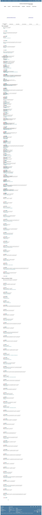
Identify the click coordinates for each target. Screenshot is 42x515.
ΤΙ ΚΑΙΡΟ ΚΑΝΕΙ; (5, 111)
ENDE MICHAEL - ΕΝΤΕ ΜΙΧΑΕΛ (7, 133)
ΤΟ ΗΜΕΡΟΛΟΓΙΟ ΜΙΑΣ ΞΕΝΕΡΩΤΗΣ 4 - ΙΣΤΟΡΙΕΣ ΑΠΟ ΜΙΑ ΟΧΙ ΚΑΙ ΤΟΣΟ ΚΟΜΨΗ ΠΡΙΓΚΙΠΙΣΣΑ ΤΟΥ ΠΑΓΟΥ (15, 268)
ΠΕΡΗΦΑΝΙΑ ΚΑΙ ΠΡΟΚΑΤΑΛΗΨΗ (7, 293)
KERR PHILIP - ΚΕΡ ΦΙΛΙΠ (6, 59)
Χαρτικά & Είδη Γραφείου (16, 6)
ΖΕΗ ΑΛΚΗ (4, 120)
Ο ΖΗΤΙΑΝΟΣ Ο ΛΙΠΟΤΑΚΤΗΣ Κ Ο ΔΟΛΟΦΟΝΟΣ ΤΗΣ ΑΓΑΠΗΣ (10, 437)
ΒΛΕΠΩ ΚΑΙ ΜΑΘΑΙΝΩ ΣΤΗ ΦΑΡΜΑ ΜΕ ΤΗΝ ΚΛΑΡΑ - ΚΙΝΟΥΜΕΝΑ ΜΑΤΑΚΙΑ (12, 455)
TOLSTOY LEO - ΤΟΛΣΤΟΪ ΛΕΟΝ (7, 302)
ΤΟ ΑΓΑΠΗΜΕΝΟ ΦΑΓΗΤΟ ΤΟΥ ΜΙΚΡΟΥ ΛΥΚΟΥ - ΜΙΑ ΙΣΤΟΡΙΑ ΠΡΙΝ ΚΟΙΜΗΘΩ (12, 367)
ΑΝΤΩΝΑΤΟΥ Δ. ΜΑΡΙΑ (6, 438)
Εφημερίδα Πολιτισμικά (3, 510)
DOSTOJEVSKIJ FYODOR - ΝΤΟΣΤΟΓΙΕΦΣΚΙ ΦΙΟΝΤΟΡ (9, 289)
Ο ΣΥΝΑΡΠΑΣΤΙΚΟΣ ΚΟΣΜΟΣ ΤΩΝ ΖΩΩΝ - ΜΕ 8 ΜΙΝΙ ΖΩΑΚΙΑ (10, 446)
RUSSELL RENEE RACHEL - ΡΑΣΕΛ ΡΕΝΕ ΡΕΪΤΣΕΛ (9, 269)
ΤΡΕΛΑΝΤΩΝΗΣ (5, 89)
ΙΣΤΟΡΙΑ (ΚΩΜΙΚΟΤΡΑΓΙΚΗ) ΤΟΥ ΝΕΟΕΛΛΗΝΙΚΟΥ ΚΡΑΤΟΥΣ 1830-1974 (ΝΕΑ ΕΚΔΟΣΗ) (13, 146)
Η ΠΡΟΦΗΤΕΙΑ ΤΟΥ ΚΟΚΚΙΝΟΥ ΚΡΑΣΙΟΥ (8, 233)
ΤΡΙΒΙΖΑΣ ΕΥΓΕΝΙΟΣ (5, 72)
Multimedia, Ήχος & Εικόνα (19, 509)
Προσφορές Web (5, 56)
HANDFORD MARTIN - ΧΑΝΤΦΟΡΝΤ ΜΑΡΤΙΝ (8, 190)
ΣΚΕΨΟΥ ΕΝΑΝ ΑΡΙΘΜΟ (6, 67)
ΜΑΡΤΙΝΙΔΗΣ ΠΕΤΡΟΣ (5, 168)
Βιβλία (5, 6)
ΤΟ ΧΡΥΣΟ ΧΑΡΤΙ (5, 297)
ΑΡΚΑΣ (4, 28)
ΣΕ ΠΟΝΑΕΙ (4, 37)
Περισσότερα (34, 6)
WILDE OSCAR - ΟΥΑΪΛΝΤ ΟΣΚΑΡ (7, 473)
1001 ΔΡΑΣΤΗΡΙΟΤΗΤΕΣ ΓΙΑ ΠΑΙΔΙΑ (7, 490)
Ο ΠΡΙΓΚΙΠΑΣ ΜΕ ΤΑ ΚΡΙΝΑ (6, 102)
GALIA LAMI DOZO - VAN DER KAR (7, 346)
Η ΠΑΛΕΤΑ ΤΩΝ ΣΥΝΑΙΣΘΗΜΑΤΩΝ (7, 124)
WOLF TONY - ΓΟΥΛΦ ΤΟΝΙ (6, 260)
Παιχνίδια (23, 6)
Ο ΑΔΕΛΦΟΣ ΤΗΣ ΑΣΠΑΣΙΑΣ (6, 251)
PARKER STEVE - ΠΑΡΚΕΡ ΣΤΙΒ (7, 403)
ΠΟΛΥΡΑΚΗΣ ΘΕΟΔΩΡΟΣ (6, 298)
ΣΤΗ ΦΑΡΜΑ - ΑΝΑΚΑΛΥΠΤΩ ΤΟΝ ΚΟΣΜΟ (8, 194)
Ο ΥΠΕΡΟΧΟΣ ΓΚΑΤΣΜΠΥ (6, 354)
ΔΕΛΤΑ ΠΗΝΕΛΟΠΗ (5, 203)
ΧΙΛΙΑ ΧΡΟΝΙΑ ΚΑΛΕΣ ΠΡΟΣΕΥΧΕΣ (7, 137)
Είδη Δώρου (28, 6)
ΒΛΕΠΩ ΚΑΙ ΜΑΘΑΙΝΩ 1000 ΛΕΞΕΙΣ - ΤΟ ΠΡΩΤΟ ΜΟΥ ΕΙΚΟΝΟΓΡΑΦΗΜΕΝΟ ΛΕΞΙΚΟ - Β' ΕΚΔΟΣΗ (14, 494)
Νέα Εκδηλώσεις (2, 509)
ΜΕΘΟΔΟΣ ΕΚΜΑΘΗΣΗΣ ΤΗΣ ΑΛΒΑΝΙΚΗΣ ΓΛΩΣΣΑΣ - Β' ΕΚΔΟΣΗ (10, 385)
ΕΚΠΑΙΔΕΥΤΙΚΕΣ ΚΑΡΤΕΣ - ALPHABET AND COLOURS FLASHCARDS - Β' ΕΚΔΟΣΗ (12, 459)
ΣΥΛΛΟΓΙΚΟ (4, 33)
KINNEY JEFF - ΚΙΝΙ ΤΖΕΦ (6, 177)
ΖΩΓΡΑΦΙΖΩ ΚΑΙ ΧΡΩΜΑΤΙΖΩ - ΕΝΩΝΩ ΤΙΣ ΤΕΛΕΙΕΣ (9, 284)
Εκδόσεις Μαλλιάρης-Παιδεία (5, 24)
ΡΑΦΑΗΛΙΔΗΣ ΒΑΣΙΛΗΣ (6, 94)
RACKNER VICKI (5, 225)
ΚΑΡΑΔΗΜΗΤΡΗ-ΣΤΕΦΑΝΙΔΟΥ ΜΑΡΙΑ (7, 333)
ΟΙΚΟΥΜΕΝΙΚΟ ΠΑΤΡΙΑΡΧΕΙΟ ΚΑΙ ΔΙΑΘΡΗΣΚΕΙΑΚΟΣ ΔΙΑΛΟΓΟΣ (10, 332)
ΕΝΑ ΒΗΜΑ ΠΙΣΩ (5, 264)
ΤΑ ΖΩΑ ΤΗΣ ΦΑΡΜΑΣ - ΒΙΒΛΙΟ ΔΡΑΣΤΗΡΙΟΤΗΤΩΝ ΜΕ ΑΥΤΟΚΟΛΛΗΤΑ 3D (11, 306)
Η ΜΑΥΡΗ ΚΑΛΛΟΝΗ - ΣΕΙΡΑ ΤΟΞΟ (7, 159)
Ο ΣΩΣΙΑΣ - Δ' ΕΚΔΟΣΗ (5, 376)
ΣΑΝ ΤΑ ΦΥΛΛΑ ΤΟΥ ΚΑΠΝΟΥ (6, 207)
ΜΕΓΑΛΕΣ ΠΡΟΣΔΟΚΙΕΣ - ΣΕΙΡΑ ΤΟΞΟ (7, 150)
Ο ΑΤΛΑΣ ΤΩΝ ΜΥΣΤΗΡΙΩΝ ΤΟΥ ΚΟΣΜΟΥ (8, 319)
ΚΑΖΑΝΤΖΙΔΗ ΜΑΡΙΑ (5, 212)
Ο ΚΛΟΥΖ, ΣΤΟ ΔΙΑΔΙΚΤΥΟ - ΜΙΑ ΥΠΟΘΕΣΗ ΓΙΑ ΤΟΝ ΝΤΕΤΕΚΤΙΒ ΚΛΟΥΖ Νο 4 (12, 76)
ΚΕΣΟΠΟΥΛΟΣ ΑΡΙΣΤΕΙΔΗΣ (6, 273)
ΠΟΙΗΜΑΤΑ (4, 181)
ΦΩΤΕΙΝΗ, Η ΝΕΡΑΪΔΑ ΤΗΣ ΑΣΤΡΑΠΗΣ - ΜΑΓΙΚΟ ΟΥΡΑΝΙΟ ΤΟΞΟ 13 (11, 220)
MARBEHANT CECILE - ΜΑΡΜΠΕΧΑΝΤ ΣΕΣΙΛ (8, 394)
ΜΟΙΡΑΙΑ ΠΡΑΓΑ (5, 58)
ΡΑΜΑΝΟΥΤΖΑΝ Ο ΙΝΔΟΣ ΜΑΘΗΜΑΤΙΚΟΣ (8, 172)
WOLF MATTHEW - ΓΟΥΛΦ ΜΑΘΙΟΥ (7, 63)
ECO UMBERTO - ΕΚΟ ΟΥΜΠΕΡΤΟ (7, 155)
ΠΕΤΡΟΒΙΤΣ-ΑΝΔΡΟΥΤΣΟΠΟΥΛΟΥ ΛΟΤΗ (8, 234)
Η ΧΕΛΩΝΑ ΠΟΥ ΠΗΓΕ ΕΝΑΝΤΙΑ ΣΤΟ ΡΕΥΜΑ (8, 56)
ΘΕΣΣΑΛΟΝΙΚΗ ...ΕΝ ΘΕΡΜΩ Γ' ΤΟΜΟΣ (7, 115)
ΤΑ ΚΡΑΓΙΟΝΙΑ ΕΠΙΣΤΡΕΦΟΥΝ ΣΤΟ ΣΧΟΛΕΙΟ (8, 52)
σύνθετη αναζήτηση (31, 4)
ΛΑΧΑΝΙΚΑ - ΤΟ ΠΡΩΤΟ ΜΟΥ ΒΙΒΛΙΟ (7, 198)
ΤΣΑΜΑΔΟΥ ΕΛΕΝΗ (5, 238)
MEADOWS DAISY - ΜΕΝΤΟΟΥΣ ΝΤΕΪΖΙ (7, 85)
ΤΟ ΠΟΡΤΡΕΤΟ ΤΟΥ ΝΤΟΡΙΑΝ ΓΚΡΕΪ (7, 472)
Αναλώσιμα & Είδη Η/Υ (18, 510)
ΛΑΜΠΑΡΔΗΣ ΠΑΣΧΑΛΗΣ (6, 107)
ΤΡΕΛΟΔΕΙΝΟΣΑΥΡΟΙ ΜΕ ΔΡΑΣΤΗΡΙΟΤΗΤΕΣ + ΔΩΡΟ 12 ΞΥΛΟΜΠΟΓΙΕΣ (11, 411)
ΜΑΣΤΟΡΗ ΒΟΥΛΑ (5, 98)
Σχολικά (9, 6)
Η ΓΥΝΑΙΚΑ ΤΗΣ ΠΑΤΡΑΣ (6, 242)
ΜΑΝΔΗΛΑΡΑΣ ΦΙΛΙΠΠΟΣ (6, 129)
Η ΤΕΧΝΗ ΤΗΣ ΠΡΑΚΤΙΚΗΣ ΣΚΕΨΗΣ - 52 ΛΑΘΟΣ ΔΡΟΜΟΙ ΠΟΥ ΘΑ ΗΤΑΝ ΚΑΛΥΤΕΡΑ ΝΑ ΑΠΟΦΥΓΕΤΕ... (15, 185)
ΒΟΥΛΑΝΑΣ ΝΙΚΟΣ (5, 442)
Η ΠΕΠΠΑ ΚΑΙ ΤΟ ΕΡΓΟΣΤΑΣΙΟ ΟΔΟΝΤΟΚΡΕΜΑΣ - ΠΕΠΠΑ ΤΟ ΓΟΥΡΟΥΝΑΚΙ (12, 42)
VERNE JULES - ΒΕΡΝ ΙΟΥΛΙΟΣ (7, 164)
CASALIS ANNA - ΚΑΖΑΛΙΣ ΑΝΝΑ (7, 142)
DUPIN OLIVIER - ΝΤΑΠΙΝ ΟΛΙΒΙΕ (7, 368)
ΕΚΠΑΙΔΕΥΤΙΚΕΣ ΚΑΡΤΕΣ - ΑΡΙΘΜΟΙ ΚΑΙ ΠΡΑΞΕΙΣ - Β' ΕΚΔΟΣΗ (10, 350)
